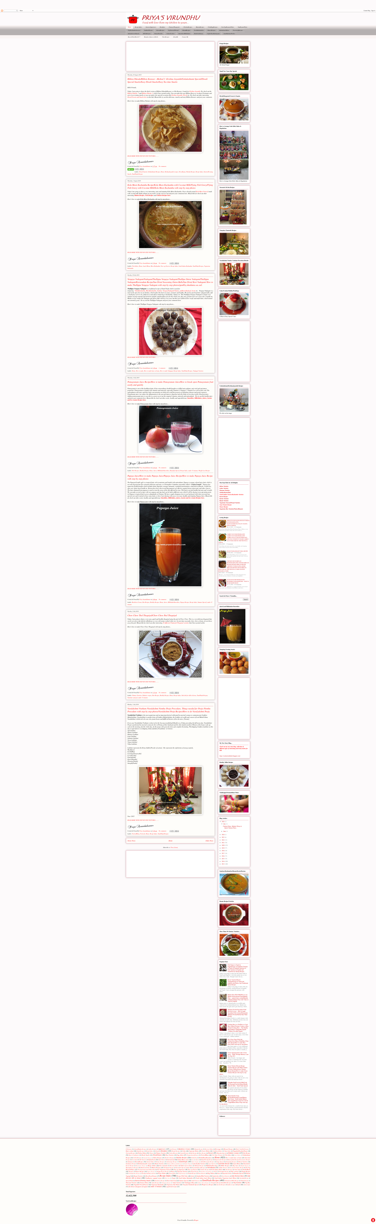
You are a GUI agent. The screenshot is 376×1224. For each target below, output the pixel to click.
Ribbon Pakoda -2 (148, 93)
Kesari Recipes (160, 1161)
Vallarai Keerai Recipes (203, 1182)
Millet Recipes (225, 1166)
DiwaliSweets (157, 1155)
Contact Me (185, 37)
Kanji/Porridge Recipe (207, 1159)
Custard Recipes (184, 1153)
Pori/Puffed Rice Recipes (134, 1173)
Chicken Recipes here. (163, 195)
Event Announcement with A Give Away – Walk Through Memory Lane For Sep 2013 (238, 1054)
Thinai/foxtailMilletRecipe (232, 1180)
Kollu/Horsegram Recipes (207, 1161)
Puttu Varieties (202, 1173)
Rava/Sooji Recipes (151, 1176)
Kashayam (130, 1161)
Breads (157, 1151)
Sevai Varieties (226, 1176)
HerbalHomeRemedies (205, 1158)
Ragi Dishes (211, 1173)
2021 (223, 842)
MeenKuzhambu (151, 291)
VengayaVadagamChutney (171, 291)
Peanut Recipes (195, 1171)
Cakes (184, 1151)
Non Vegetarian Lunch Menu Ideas (146, 1169)
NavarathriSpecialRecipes (198, 1167)
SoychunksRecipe (244, 1178)
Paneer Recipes (139, 1171)
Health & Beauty (198, 33)
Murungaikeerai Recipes (132, 1167)
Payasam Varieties (182, 1171)
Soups (173, 1178)
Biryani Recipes (228, 1149)
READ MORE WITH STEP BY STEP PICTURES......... (143, 156)
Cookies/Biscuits (173, 1153)
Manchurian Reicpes (141, 1165)
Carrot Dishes (206, 1151)
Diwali (185, 95)
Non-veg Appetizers (179, 1169)
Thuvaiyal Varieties (131, 1183)
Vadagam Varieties (198, 371)
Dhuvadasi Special (221, 1153)
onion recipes (246, 1184)
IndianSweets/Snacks (133, 33)
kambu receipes (231, 1184)
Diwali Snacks (143, 172)
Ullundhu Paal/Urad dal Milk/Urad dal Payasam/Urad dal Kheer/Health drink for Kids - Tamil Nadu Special (238, 1084)
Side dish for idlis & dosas (189, 695)
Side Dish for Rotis (238, 1176)
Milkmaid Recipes (199, 1165)
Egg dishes (180, 1155)
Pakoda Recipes (190, 172)
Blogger (196, 1220)
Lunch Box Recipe (223, 1163)
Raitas (219, 1173)
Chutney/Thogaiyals (174, 27)
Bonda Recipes (140, 1151)
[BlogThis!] (137, 169)
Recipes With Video (182, 1176)
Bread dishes (149, 1151)
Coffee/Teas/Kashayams (213, 33)
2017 (223, 853)
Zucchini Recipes (220, 1184)
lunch (238, 1185)
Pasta (172, 1171)
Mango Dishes (152, 1166)
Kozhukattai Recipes (131, 1163)
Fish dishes (135, 266)
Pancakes (131, 1171)
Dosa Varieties (170, 1155)
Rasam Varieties (224, 501)
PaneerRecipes (211, 30)
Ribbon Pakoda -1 (133, 93)
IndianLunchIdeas (224, 30)
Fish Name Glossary (217, 1155)
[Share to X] (139, 169)
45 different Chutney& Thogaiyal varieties (176, 623)
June (224, 831)
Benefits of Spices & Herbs (151, 37)
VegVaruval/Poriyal (173, 30)
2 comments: (162, 368)
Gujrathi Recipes (147, 1157)
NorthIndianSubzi (199, 30)
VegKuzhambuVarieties (134, 30)
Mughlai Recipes (244, 1165)
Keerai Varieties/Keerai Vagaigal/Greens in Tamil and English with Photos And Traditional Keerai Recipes (238, 982)
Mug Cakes (235, 1165)
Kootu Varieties (243, 1162)
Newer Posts (131, 841)
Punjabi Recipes (192, 1173)
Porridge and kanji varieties (149, 1173)
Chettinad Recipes (130, 1153)
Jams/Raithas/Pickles (229, 33)
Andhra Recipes (152, 1149)
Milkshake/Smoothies (163, 471)
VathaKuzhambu (140, 291)
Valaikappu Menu (189, 1183)
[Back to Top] (373, 1220)
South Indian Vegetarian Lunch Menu (225, 1178)
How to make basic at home (151, 371)
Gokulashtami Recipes (154, 172)
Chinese (151, 1153)
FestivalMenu (135, 834)
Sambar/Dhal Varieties (203, 1176)
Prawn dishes (172, 1173)
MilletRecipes (146, 33)
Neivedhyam (182, 172)
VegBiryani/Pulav (242, 27)
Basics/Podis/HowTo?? (134, 37)
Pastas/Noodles (158, 33)
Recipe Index (138, 27)
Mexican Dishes (174, 1165)
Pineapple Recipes (224, 1171)
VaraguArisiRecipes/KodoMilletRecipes (221, 1182)
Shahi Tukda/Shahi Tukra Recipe (237, 551)
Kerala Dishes (150, 1161)
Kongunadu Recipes (231, 1161)
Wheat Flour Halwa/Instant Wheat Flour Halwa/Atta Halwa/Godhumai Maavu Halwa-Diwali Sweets (238, 523)
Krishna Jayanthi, (177, 95)
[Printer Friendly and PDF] (130, 169)
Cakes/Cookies (170, 33)
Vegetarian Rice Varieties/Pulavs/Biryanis (231, 509)
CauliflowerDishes (217, 1151)
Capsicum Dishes (193, 1151)
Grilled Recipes (137, 1157)
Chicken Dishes (142, 1153)
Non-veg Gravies (165, 266)
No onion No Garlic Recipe (236, 1167)
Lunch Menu (146, 266)
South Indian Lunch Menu (203, 1178)
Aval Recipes (173, 1149)
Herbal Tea (194, 1157)
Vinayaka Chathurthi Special (191, 1185)
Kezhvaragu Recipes (172, 1161)
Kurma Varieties (224, 499)
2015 (223, 859)
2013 (223, 864)
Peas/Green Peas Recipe (206, 1171)
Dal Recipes (193, 1153)
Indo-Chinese (162, 1159)
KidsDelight (183, 1161)
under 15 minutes (193, 471)
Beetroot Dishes (209, 1149)
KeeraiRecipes (160, 30)
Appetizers (161, 1149)
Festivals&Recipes (238, 30)
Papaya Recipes (184, 602)
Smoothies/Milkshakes (184, 33)
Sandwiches (215, 1176)
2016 (223, 856)
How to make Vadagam (166, 371)
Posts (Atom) (174, 847)
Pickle (215, 1171)
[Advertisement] (35, 4)
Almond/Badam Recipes (140, 1149)
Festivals (142, 834)
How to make (139, 371)
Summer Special (202, 602)
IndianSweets (151, 1160)
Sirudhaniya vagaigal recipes (153, 1178)
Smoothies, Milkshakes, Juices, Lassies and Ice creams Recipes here (182, 498)
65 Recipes (128, 1149)
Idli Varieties (143, 1159)
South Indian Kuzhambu (185, 266)
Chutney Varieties (137, 695)
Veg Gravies (237, 1182)
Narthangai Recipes (169, 1167)
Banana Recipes (199, 1149)
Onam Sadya (237, 1169)
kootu (193, 291)
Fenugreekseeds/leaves (192, 1155)
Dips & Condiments (134, 1155)
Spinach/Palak (129, 1180)
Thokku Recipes (245, 1180)
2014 (223, 861)
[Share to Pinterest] (143, 169)
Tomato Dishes (144, 1183)
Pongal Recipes (246, 1171)
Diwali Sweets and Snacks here (137, 97)
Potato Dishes (162, 1173)
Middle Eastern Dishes (186, 1165)
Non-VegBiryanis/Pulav (227, 27)
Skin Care (167, 1178)
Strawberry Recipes (160, 1180)
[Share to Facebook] (141, 169)
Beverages (218, 1149)
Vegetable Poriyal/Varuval (141, 1185)
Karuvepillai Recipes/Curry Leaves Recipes (239, 1159)
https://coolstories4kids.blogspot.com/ (230, 756)
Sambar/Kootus (148, 30)
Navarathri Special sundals (182, 1167)
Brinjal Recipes (176, 1151)
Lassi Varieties (212, 1163)
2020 (223, 845)
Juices (155, 471)
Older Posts (209, 841)
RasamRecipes (186, 30)
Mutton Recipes (139, 195)
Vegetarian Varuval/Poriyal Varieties (230, 503)
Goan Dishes (237, 1155)
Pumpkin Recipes (182, 1173)
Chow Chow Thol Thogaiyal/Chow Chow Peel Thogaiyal (152, 615)
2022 (223, 840)
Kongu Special (220, 1161)
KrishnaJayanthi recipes (171, 172)
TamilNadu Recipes (137, 174)
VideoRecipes (165, 37)
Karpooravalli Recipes (220, 1159)
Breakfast (162, 27)
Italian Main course (183, 1160)
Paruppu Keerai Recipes (163, 1171)
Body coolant (129, 1151)
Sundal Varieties (195, 1180)
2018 (223, 851)
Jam (193, 1159)
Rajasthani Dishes (227, 1173)
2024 (223, 834)
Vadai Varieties (177, 1183)
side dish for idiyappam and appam (138, 1186)
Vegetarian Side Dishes (173, 1185)
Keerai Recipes (224, 497)
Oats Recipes (229, 1169)
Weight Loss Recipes (204, 471)
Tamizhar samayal (132, 698)
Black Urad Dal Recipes (242, 1149)
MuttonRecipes (200, 27)
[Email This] (135, 169)
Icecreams (134, 1159)
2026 (223, 821)
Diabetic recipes (146, 695)
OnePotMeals (246, 1169)
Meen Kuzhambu (155, 266)
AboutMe (175, 37)
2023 (223, 837)
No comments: (163, 166)
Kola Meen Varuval (202, 191)
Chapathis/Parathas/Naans (240, 1151)
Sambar (159, 291)
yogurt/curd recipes (171, 1186)
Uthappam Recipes (166, 1182)
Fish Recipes (149, 195)
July (224, 824)
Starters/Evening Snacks (142, 1180)
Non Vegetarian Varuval (164, 1169)
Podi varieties (234, 1171)
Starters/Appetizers (151, 27)
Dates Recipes (202, 1153)
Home (129, 27)
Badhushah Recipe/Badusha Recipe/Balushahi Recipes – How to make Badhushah (238, 581)
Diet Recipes (135, 471)
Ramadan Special (175, 471)
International (170, 1160)
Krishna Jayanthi (194, 91)
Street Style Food (171, 1180)
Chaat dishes (227, 1151)
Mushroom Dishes (145, 1167)
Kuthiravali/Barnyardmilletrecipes (174, 1163)
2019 (223, 848)
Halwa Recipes (157, 1158)
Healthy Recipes (144, 471)
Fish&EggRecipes (212, 27)
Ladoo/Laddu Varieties (198, 1164)
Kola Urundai (195, 1161)
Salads (192, 1176)
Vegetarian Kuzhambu (157, 1185)
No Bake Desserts (223, 1167)
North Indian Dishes (216, 1169)
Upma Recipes (155, 1182)
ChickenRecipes (187, 27)
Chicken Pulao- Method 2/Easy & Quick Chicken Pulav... (232, 827)
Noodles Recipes (204, 1169)
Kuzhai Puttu (187, 1163)
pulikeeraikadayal (185, 291)
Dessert (210, 1153)
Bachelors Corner (137, 602)
